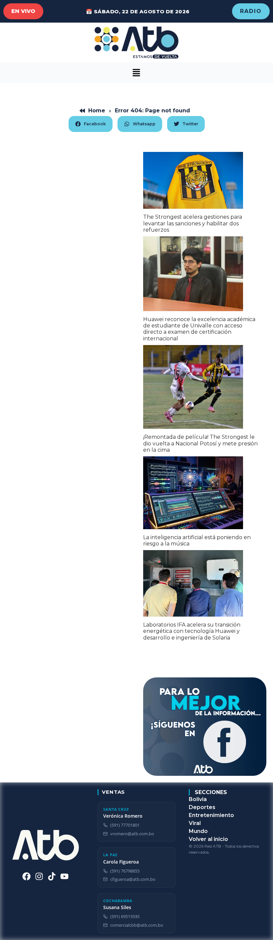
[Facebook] (26, 876)
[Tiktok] (52, 876)
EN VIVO (23, 11)
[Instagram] (39, 876)
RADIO (251, 11)
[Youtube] (64, 876)
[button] (136, 72)
